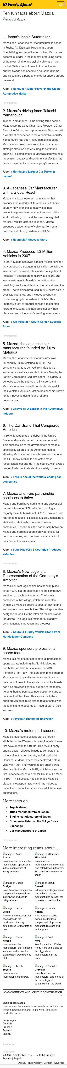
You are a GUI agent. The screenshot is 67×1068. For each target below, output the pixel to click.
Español (7, 1030)
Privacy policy (34, 1062)
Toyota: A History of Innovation (33, 719)
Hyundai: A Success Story (30, 239)
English (7, 1033)
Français (7, 1027)
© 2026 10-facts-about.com (17, 1055)
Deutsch (7, 1023)
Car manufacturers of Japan (28, 831)
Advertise (59, 1062)
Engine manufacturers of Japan (30, 816)
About (21, 1062)
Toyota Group (18, 807)
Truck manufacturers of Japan (29, 812)
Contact (48, 1062)
